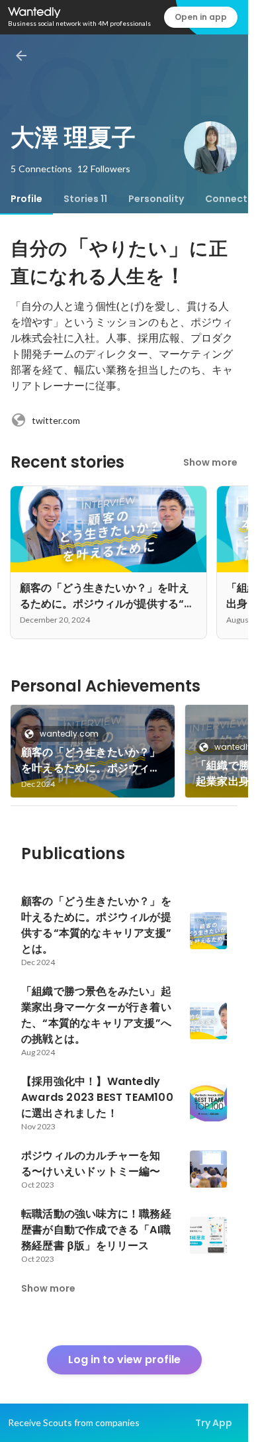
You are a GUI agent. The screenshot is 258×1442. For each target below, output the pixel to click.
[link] (93, 751)
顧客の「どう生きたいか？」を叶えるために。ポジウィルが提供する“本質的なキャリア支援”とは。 (91, 760)
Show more (210, 462)
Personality (156, 198)
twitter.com (56, 420)
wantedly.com (69, 733)
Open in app (201, 17)
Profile (26, 198)
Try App (213, 1422)
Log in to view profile (124, 1359)
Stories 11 (85, 198)
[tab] (26, 199)
